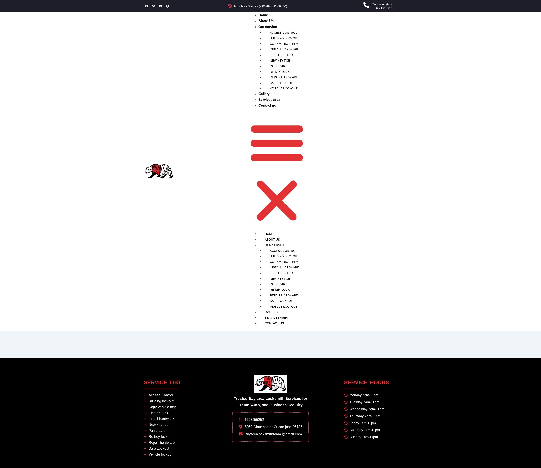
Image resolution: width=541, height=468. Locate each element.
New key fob (280, 60)
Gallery (264, 94)
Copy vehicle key (284, 43)
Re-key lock (280, 71)
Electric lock (281, 55)
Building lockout (284, 38)
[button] (276, 172)
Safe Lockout (281, 83)
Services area (269, 100)
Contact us (267, 105)
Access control (283, 32)
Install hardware (284, 49)
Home (263, 15)
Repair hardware (284, 77)
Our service (267, 27)
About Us (266, 21)
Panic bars (278, 66)
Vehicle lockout (284, 88)
